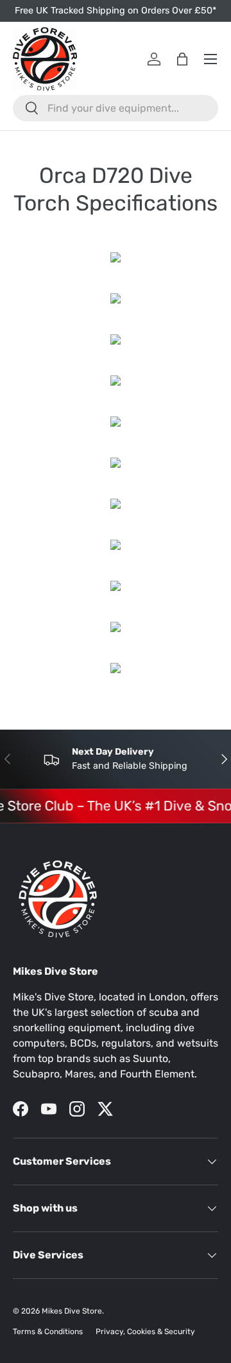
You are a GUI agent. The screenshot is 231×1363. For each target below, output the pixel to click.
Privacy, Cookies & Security (145, 1331)
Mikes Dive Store (72, 1311)
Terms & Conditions (48, 1331)
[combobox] (115, 108)
